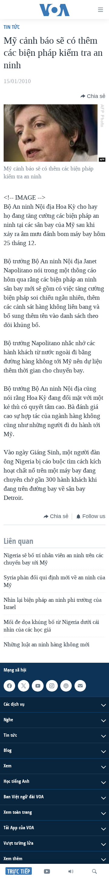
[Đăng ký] (80, 686)
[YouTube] (47, 871)
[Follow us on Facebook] (9, 686)
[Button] (93, 96)
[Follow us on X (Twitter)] (23, 686)
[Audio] (71, 871)
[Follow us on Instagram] (52, 686)
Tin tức (12, 26)
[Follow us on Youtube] (37, 686)
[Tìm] (94, 871)
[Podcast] (66, 686)
